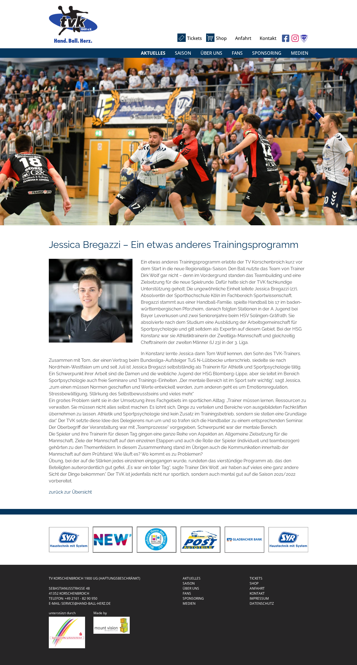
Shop (221, 38)
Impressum (259, 598)
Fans (237, 53)
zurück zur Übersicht (70, 492)
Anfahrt (243, 38)
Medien (299, 53)
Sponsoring (266, 53)
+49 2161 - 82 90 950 (81, 598)
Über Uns (211, 53)
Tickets (194, 38)
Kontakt (268, 38)
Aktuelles (153, 53)
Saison (183, 53)
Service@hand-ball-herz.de (86, 603)
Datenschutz (262, 603)
